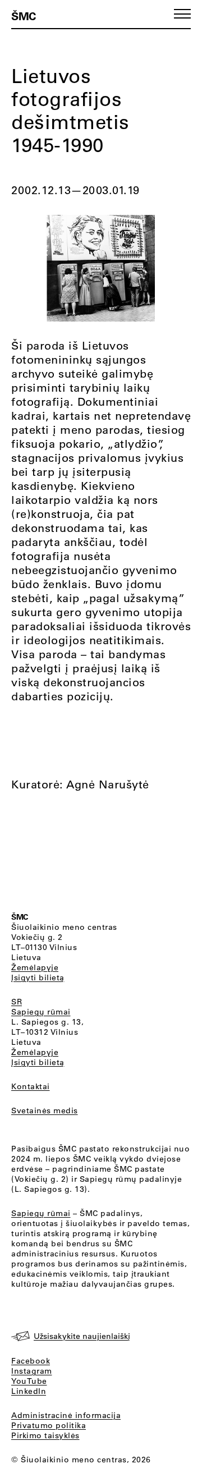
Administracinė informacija (66, 1415)
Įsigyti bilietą (38, 977)
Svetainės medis (44, 1110)
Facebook (30, 1361)
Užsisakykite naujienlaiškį (82, 1336)
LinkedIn (28, 1391)
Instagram (31, 1371)
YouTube (29, 1381)
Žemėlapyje (34, 967)
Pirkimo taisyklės (45, 1435)
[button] (182, 14)
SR (16, 1002)
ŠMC (23, 15)
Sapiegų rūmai (41, 1012)
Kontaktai (30, 1086)
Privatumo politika (48, 1425)
